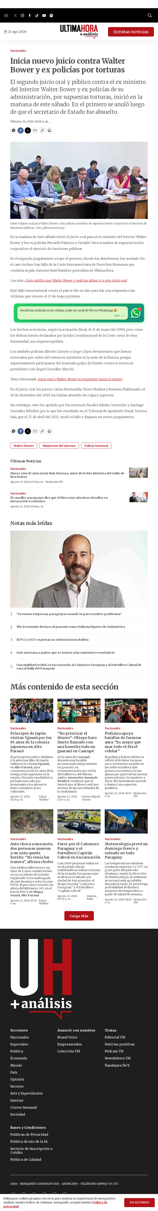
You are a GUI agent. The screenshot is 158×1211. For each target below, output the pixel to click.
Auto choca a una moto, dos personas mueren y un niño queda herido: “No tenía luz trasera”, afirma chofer (31, 853)
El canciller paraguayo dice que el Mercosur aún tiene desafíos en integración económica (59, 499)
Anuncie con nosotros (76, 1030)
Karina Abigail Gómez (91, 798)
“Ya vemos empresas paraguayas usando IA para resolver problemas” (69, 614)
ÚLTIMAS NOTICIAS (131, 32)
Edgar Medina (44, 798)
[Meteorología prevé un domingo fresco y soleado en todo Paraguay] (126, 821)
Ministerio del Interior (59, 446)
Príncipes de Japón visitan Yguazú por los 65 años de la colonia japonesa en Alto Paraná (31, 742)
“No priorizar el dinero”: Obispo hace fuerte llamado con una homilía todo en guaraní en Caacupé (77, 742)
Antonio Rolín (92, 897)
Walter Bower (24, 446)
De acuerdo (139, 1202)
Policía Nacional (96, 446)
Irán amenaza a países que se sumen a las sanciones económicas (65, 652)
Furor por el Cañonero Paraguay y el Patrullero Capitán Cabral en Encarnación (78, 851)
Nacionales (18, 51)
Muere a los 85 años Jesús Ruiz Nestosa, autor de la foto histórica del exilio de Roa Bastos (67, 475)
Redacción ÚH (54, 481)
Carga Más (79, 916)
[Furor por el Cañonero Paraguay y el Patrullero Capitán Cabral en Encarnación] (78, 821)
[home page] (79, 32)
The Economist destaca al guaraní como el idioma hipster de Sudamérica (70, 627)
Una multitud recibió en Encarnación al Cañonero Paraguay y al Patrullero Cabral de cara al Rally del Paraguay (78, 666)
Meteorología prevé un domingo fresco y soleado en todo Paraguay (126, 851)
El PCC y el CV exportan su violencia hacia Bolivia (52, 640)
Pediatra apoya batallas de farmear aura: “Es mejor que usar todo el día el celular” (123, 742)
